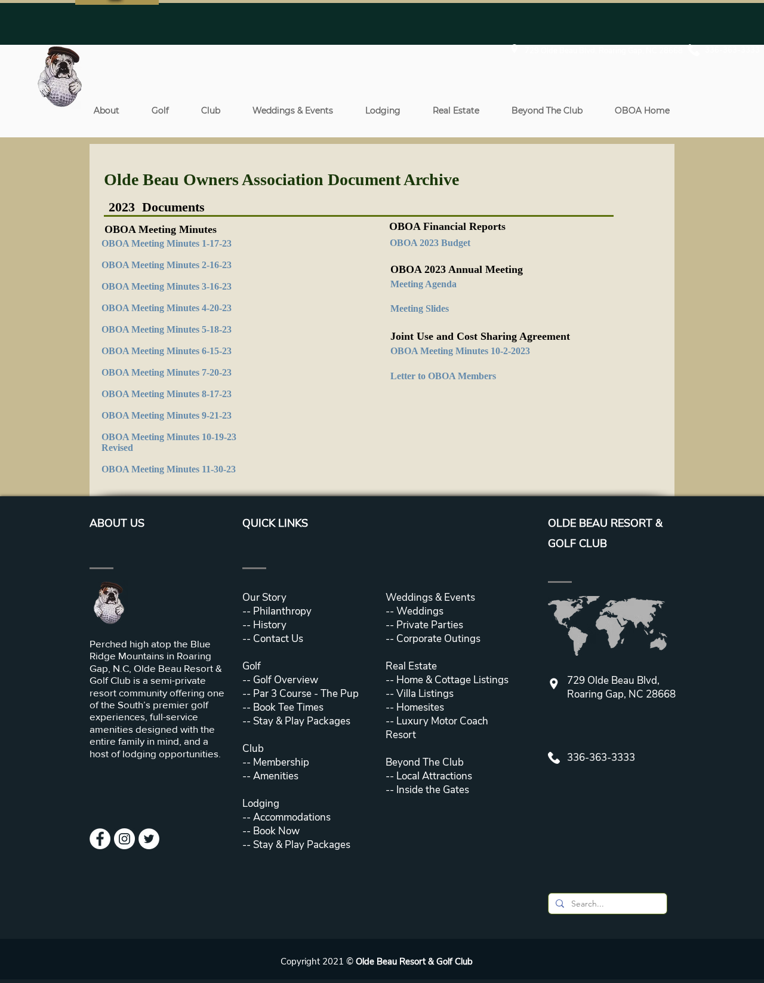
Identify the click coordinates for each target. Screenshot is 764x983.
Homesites (419, 707)
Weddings (419, 611)
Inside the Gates (432, 790)
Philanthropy (282, 611)
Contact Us (278, 639)
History (269, 625)
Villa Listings (424, 694)
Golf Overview (285, 680)
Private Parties (429, 625)
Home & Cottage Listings (452, 680)
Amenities (274, 776)
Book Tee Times (287, 707)
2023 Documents (157, 206)
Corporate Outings (438, 639)
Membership (280, 762)
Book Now (276, 831)
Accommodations (292, 817)
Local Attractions (433, 776)
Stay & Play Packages (300, 721)
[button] (106, 110)
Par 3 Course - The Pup (305, 694)
